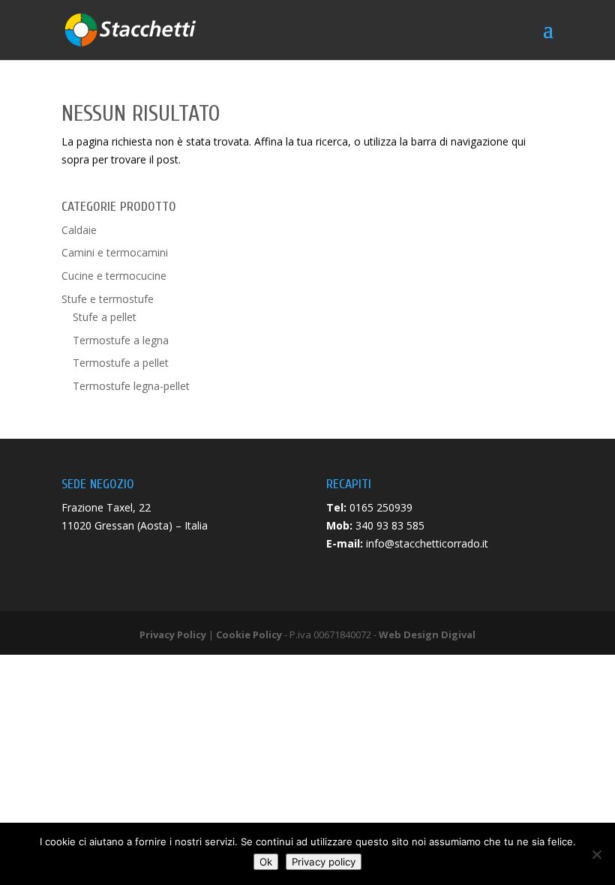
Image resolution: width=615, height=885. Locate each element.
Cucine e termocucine (114, 275)
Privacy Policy (173, 634)
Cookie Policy (249, 634)
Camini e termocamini (115, 252)
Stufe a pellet (104, 317)
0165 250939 (381, 507)
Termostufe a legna (121, 340)
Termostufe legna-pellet (131, 386)
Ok (266, 862)
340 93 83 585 (390, 525)
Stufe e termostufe (108, 299)
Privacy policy (324, 862)
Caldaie (79, 230)
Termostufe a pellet (121, 363)
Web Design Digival (427, 634)
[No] (596, 854)
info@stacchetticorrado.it (427, 543)
